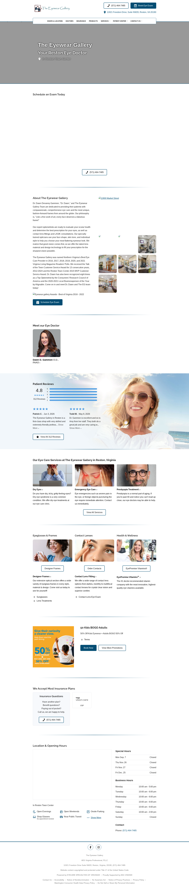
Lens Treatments (44, 601)
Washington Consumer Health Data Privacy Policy (74, 883)
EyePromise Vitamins (128, 577)
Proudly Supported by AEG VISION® (117, 875)
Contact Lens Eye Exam (90, 597)
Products (93, 21)
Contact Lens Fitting (85, 576)
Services (105, 21)
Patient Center (119, 21)
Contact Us (135, 21)
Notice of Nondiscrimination (78, 880)
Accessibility (59, 880)
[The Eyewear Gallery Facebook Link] (90, 847)
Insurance (81, 21)
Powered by (78, 875)
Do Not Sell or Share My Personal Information (116, 883)
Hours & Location (55, 21)
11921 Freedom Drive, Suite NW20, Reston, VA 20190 (131, 12)
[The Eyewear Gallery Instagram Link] (98, 847)
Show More (74, 428)
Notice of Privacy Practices (119, 880)
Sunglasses (42, 597)
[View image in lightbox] (109, 198)
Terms (87, 639)
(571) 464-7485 (130, 830)
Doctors (69, 21)
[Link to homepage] (58, 8)
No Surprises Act (99, 880)
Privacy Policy (138, 880)
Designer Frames (41, 576)
